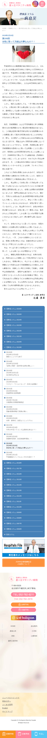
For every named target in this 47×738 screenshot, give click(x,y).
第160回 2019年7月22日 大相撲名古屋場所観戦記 (15, 400)
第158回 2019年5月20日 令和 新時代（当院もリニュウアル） (19, 418)
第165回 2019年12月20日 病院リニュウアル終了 (14, 354)
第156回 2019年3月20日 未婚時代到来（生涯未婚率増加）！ (19, 436)
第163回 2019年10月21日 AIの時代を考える (12, 373)
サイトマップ (7, 711)
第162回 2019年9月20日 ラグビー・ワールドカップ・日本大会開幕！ (22, 382)
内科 (13, 636)
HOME (4, 28)
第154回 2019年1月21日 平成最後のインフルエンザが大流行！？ (20, 455)
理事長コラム (12, 28)
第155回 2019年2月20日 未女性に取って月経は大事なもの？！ (19, 445)
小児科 (34, 631)
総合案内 (34, 626)
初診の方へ (6, 701)
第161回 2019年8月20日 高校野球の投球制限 (13, 391)
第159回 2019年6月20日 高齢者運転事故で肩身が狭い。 (17, 409)
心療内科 (34, 636)
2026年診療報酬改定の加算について (23, 563)
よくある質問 (7, 705)
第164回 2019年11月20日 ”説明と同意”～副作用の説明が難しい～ (20, 363)
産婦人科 (13, 631)
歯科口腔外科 (13, 641)
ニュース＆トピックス (10, 698)
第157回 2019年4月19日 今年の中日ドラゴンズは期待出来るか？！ (21, 427)
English (5, 708)
